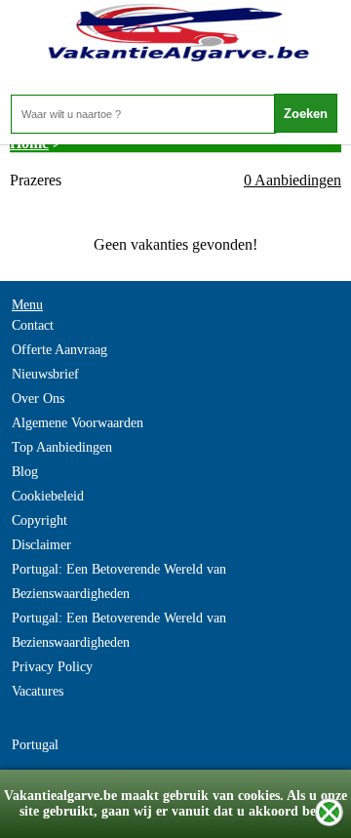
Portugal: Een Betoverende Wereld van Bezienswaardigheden (119, 581)
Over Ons (38, 398)
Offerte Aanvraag (59, 349)
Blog (25, 471)
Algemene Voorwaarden (77, 423)
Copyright (39, 520)
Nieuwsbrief (45, 374)
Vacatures (37, 691)
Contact (33, 325)
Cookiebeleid (48, 496)
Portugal (35, 745)
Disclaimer (41, 545)
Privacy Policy (52, 666)
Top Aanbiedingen (62, 447)
